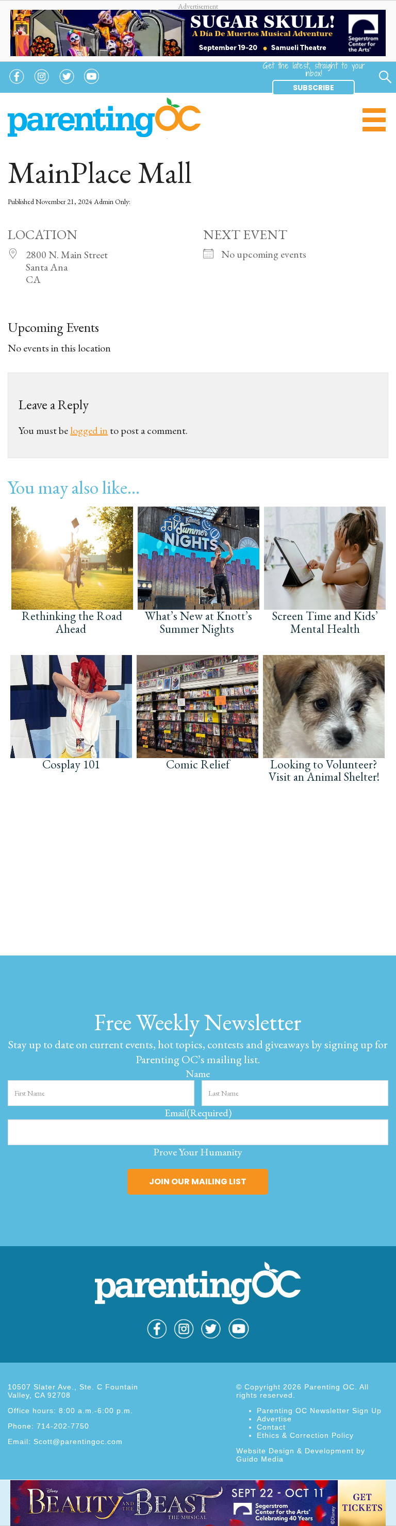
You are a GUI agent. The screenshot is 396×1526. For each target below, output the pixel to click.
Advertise (274, 1419)
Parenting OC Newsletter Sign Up (319, 1410)
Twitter (67, 84)
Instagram (42, 84)
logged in (89, 430)
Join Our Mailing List (197, 1181)
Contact (271, 1427)
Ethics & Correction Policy (305, 1435)
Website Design (265, 1451)
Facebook (16, 84)
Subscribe (313, 87)
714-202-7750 (63, 1426)
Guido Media (260, 1459)
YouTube (92, 84)
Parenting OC (104, 118)
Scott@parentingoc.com (78, 1441)
